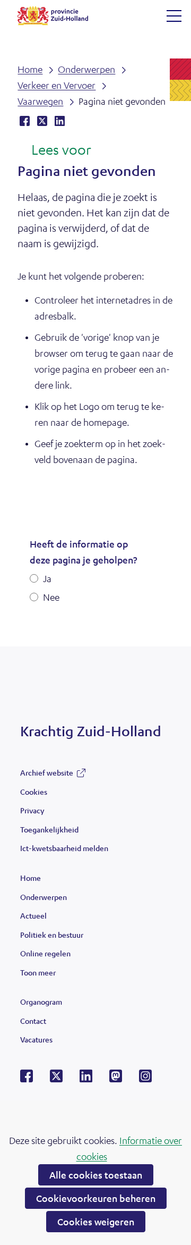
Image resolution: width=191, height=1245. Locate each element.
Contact (33, 1020)
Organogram (41, 1001)
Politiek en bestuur (51, 934)
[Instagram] (145, 1079)
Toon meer (38, 975)
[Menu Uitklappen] (174, 16)
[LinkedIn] (86, 1079)
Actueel (33, 915)
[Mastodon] (115, 1079)
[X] (56, 1079)
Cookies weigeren (95, 1221)
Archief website (46, 775)
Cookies (33, 791)
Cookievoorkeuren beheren (95, 1198)
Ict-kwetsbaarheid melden (64, 848)
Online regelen (45, 953)
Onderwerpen (43, 897)
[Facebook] (26, 1079)
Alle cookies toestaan (95, 1175)
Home (30, 877)
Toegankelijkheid (49, 829)
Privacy (32, 810)
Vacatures (36, 1039)
